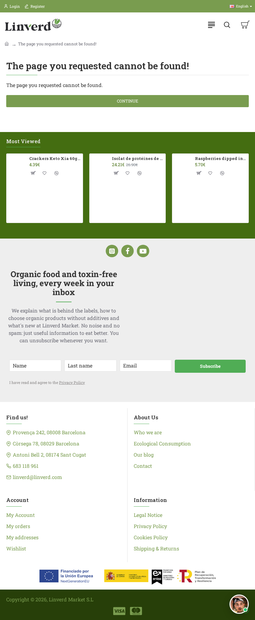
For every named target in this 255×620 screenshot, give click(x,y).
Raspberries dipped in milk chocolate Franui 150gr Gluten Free (220, 158)
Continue (127, 101)
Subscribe (210, 366)
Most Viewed (23, 141)
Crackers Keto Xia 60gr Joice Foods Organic (55, 158)
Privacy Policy (72, 382)
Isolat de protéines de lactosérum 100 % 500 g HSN (137, 158)
